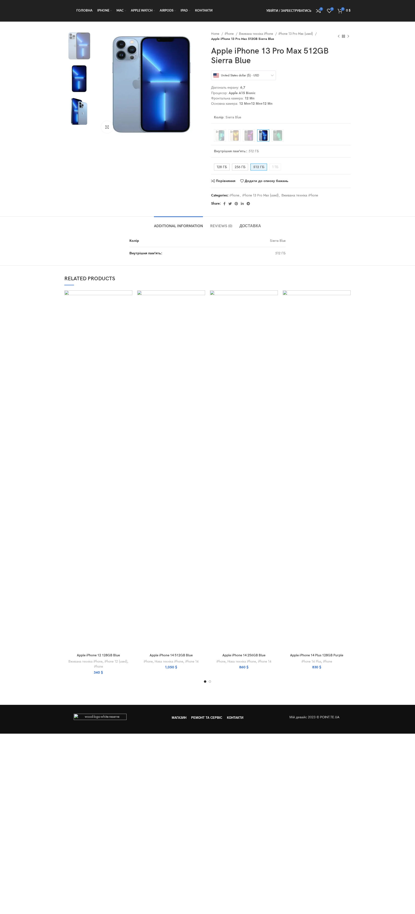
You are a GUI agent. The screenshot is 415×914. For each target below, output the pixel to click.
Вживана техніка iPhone (256, 33)
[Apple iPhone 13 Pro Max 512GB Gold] (234, 135)
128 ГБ (222, 167)
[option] (79, 45)
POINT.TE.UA (330, 717)
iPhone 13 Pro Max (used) (296, 33)
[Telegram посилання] (248, 204)
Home (215, 33)
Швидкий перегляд (129, 309)
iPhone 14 (192, 661)
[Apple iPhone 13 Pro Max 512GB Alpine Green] (278, 135)
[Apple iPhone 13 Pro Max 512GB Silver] (220, 135)
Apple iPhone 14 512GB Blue (171, 655)
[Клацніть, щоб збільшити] (107, 127)
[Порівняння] (129, 298)
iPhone (230, 33)
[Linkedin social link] (242, 204)
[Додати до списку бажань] (129, 319)
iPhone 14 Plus (311, 661)
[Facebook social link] (224, 204)
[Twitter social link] (230, 204)
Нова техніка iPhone (169, 661)
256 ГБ (240, 167)
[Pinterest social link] (236, 204)
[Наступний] (348, 36)
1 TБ (275, 167)
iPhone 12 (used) (115, 661)
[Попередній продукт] (338, 36)
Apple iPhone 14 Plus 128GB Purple (316, 655)
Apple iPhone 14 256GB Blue (243, 655)
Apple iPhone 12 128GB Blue (98, 655)
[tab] (178, 223)
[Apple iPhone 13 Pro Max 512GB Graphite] (249, 135)
